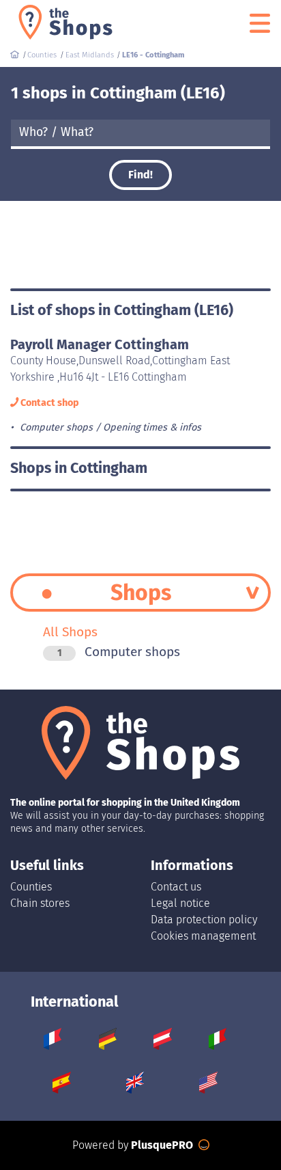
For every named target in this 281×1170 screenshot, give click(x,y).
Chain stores (40, 903)
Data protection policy (204, 919)
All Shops (70, 632)
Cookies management (203, 935)
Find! (140, 174)
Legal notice (180, 903)
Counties (31, 886)
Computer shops (118, 651)
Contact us (176, 886)
